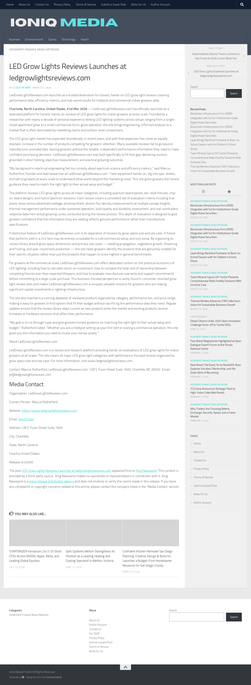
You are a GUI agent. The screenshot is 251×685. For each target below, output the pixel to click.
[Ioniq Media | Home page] (63, 22)
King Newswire (146, 471)
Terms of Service (86, 4)
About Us (24, 4)
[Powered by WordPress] (23, 677)
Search (194, 87)
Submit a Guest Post (113, 4)
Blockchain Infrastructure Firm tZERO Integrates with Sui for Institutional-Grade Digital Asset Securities (214, 118)
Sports (52, 39)
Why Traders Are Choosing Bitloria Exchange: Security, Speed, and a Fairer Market (213, 412)
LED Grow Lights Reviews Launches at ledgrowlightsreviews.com (66, 471)
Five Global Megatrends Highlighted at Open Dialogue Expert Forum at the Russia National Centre (215, 344)
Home (10, 4)
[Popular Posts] (229, 192)
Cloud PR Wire (22, 87)
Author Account (160, 4)
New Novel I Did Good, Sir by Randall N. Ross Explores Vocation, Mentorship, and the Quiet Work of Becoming (215, 368)
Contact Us (42, 4)
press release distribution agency (51, 481)
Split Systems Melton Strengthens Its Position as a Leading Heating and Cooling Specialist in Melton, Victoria (90, 556)
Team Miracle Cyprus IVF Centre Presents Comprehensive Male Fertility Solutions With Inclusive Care (215, 158)
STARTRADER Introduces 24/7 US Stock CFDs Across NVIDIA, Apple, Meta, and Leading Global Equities (35, 556)
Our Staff (94, 633)
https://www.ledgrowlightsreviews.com (49, 411)
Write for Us (138, 4)
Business (14, 39)
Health (85, 39)
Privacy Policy (62, 4)
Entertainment (34, 39)
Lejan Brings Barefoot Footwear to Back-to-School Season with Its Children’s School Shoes (215, 144)
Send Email (26, 419)
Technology (68, 39)
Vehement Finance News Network (34, 49)
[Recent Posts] (203, 192)
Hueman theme (54, 677)
